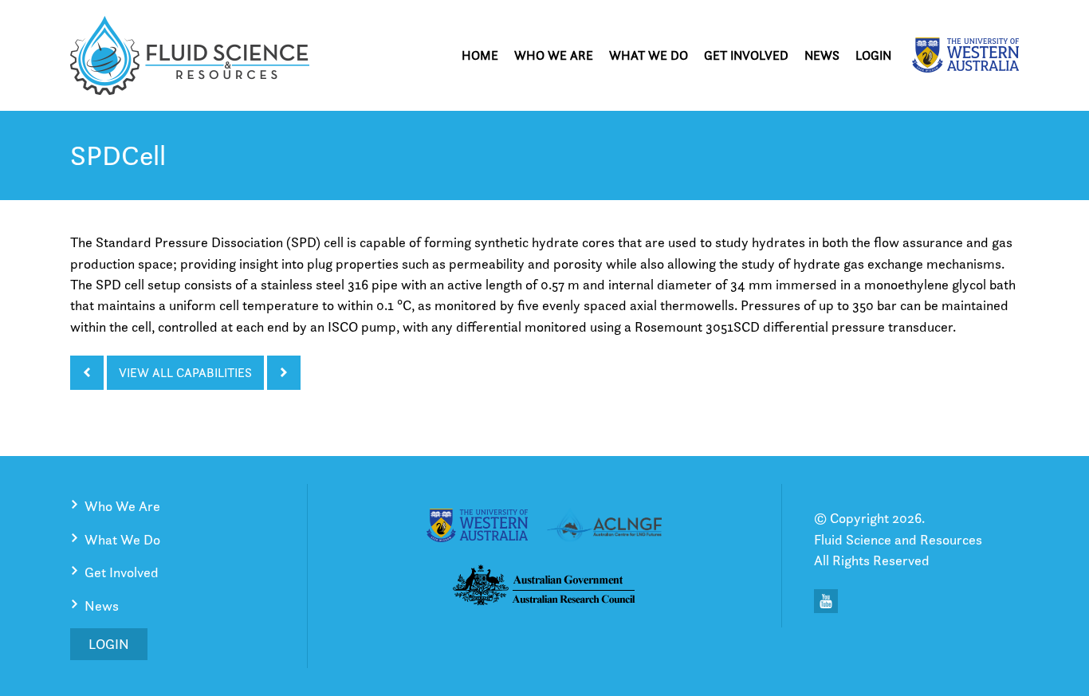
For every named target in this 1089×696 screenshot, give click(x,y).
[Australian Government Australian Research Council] (544, 587)
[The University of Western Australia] (965, 55)
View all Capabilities (185, 372)
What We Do (648, 55)
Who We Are (553, 55)
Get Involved (746, 55)
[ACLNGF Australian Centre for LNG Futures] (604, 528)
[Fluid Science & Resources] (189, 55)
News (821, 55)
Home (480, 55)
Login (873, 55)
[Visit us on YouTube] (826, 601)
